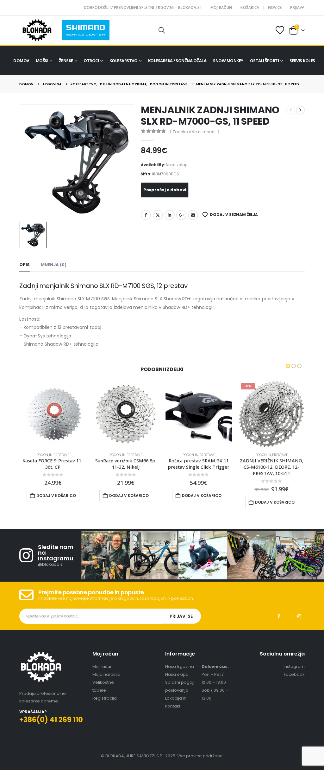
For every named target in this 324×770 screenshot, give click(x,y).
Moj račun (221, 7)
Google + (181, 215)
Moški (42, 60)
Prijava (297, 7)
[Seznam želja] (280, 30)
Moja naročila (106, 674)
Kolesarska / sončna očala (177, 60)
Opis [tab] (24, 265)
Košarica (249, 7)
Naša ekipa (177, 674)
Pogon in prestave (53, 455)
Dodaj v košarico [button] (56, 495)
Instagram (299, 616)
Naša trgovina (179, 666)
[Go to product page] (53, 414)
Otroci (91, 60)
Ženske (66, 60)
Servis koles (302, 60)
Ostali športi (264, 60)
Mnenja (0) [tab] (53, 265)
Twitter (158, 215)
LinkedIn (170, 215)
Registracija (104, 698)
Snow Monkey (228, 60)
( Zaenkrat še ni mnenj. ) (194, 132)
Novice (275, 7)
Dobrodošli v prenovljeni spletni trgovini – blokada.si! (143, 7)
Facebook (146, 215)
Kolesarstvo (123, 60)
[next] (300, 110)
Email (193, 215)
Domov (21, 60)
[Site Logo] (36, 30)
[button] (162, 30)
